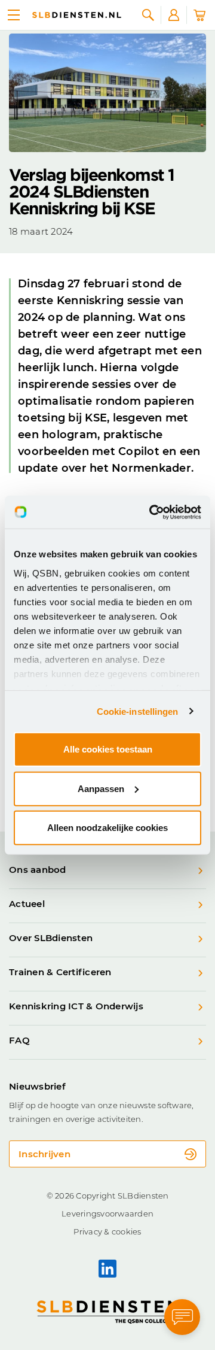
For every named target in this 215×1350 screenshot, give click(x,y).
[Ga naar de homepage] (76, 15)
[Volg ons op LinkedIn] (107, 1269)
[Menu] (13, 15)
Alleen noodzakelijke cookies (107, 828)
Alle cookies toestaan (107, 749)
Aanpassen (101, 788)
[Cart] (199, 15)
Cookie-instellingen (138, 711)
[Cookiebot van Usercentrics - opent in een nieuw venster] (151, 512)
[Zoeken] (148, 15)
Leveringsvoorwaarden (107, 1213)
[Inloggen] (173, 15)
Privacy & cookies (107, 1231)
